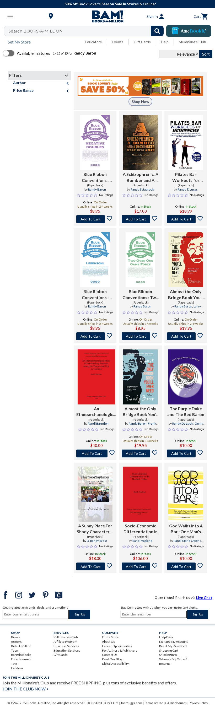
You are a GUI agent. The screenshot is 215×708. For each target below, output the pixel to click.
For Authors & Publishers (119, 650)
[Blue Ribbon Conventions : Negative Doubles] (95, 142)
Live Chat (204, 597)
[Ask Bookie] (188, 31)
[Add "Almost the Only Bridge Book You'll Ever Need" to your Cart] (186, 336)
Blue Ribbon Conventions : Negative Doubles (95, 177)
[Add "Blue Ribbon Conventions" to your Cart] (95, 219)
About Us (108, 642)
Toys (14, 664)
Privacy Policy (198, 703)
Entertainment (21, 659)
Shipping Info (168, 655)
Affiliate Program (65, 642)
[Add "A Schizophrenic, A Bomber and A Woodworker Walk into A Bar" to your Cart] (140, 219)
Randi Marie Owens (187, 541)
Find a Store (110, 637)
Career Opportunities (117, 646)
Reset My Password (173, 646)
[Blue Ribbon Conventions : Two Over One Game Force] (140, 260)
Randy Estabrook (142, 189)
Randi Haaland (142, 541)
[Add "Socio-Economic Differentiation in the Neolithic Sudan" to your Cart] (140, 566)
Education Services (66, 650)
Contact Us (109, 655)
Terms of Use (153, 703)
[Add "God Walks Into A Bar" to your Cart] (186, 566)
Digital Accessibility (115, 664)
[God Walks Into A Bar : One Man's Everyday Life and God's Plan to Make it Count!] (186, 494)
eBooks (16, 642)
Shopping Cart (168, 650)
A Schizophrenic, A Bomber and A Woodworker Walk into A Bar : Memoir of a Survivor (140, 177)
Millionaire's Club (192, 42)
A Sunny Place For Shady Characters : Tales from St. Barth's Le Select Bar (95, 529)
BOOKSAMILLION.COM (101, 703)
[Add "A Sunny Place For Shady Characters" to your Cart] (95, 566)
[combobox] (87, 31)
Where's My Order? (173, 659)
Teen (14, 650)
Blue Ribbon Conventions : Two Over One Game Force (140, 294)
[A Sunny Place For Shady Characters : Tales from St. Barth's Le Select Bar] (95, 494)
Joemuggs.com (131, 703)
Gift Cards (142, 42)
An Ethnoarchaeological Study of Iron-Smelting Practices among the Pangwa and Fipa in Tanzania (96, 412)
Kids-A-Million (21, 646)
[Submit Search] (157, 31)
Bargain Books (21, 655)
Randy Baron (97, 189)
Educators (93, 42)
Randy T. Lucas (188, 189)
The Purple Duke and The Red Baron (185, 411)
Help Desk (166, 637)
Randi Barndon (98, 423)
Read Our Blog (112, 659)
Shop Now (140, 101)
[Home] (107, 16)
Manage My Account (173, 642)
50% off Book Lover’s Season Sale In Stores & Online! (110, 4)
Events (117, 42)
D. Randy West (97, 541)
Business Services (66, 646)
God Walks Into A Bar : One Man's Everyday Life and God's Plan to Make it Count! (185, 529)
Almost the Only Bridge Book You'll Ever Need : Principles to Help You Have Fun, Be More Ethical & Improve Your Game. (140, 412)
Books (15, 637)
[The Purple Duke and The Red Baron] (186, 377)
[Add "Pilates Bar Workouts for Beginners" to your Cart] (186, 219)
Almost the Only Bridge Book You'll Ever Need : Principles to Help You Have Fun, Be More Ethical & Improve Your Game (186, 294)
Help (165, 42)
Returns (164, 664)
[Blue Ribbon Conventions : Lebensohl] (95, 260)
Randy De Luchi (183, 423)
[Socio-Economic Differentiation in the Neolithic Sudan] (140, 494)
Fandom (17, 668)
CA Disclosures (176, 703)
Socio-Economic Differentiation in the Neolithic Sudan (140, 529)
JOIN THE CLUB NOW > (26, 688)
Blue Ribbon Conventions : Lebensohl (95, 294)
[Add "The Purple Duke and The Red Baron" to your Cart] (186, 453)
